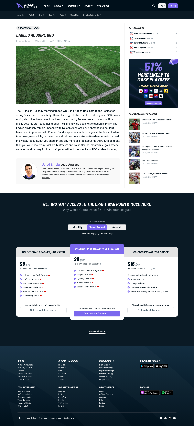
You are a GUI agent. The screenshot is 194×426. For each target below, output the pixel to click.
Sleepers (21, 371)
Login (162, 5)
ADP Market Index (25, 394)
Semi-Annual (97, 227)
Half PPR (62, 368)
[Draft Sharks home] (26, 5)
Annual (116, 227)
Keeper (61, 406)
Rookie (61, 400)
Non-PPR (61, 365)
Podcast (63, 15)
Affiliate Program (106, 394)
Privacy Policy (30, 418)
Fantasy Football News (28, 28)
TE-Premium (63, 403)
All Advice (21, 15)
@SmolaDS (40, 41)
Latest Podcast (23, 379)
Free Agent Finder (24, 403)
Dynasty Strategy (106, 368)
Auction (61, 379)
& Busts (29, 374)
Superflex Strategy (106, 371)
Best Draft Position (25, 377)
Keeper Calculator (24, 397)
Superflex (62, 374)
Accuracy (103, 397)
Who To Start (23, 406)
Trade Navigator (24, 400)
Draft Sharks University (91, 15)
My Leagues (103, 5)
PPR (60, 371)
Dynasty (42, 15)
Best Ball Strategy (106, 374)
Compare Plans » (97, 331)
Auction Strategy (105, 377)
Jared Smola (24, 41)
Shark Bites (74, 15)
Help (101, 400)
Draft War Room (24, 391)
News (47, 5)
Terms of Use (55, 418)
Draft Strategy (104, 365)
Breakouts (21, 374)
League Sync (104, 379)
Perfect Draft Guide (25, 365)
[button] (49, 275)
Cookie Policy (69, 418)
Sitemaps (43, 418)
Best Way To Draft (25, 368)
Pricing (102, 403)
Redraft (31, 15)
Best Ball (52, 15)
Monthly (77, 227)
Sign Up (173, 5)
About (101, 391)
